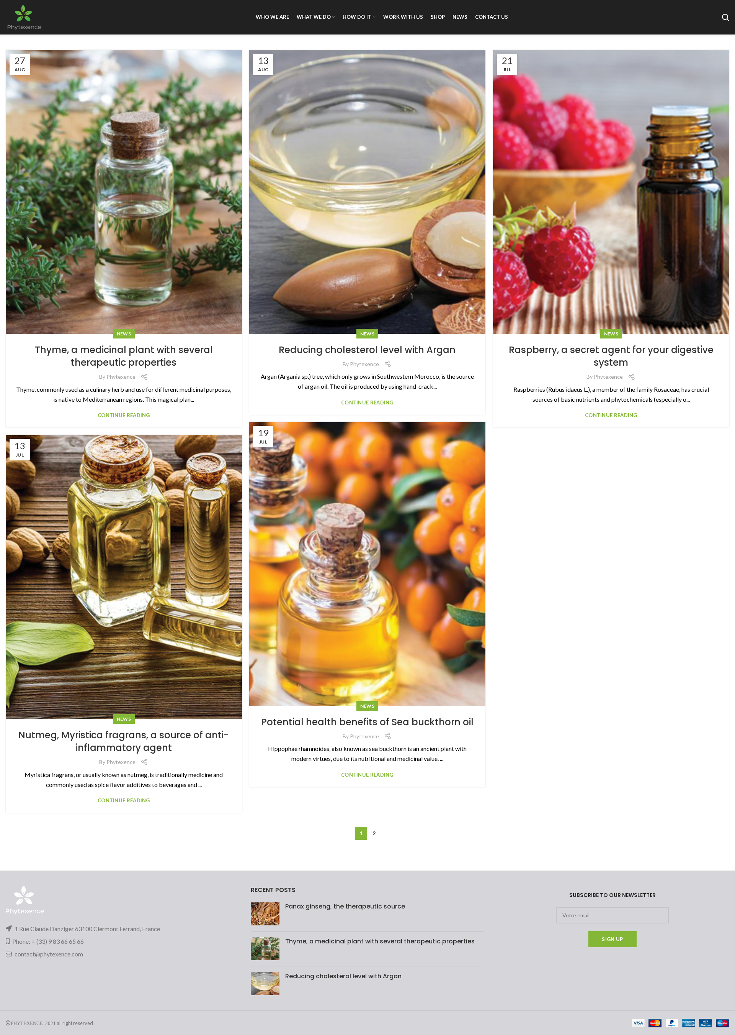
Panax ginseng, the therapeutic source (345, 906)
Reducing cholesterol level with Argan (367, 349)
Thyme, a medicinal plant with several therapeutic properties (124, 356)
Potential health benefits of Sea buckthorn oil (367, 722)
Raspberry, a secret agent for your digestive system (611, 356)
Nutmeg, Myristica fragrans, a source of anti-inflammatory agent (123, 741)
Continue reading (124, 415)
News (124, 334)
